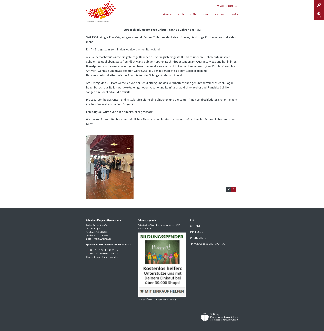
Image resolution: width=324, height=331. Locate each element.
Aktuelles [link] (167, 14)
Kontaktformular (110, 257)
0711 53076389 (101, 235)
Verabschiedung (103, 21)
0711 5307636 (100, 231)
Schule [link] (181, 14)
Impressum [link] (196, 232)
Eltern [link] (205, 14)
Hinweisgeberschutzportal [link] (207, 243)
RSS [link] (191, 220)
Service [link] (234, 14)
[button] (227, 5)
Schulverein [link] (220, 14)
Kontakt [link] (194, 226)
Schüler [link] (193, 14)
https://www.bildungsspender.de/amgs (158, 299)
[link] (319, 15)
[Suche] (319, 5)
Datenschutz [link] (197, 237)
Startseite (90, 21)
